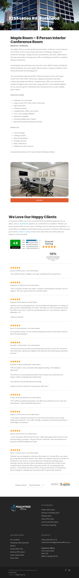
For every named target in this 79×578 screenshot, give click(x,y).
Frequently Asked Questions (19, 543)
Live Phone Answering (48, 525)
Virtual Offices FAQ (16, 549)
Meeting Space (46, 516)
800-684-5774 (52, 540)
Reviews (13, 546)
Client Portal (14, 558)
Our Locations (15, 540)
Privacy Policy (12, 572)
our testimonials (22, 224)
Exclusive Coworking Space (50, 513)
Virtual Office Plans (47, 519)
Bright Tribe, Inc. (20, 575)
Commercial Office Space (49, 522)
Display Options (21, 485)
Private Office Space (48, 510)
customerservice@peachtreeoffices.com (55, 542)
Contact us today (24, 232)
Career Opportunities (17, 555)
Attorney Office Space (17, 552)
